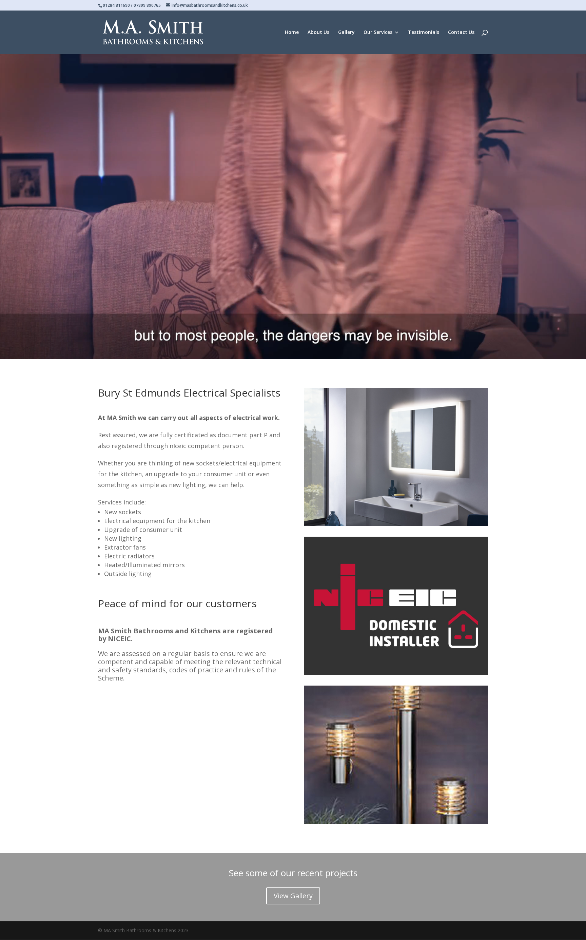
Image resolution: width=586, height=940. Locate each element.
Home (292, 32)
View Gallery (293, 895)
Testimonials (423, 32)
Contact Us (461, 32)
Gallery (346, 32)
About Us (318, 32)
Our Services (378, 32)
